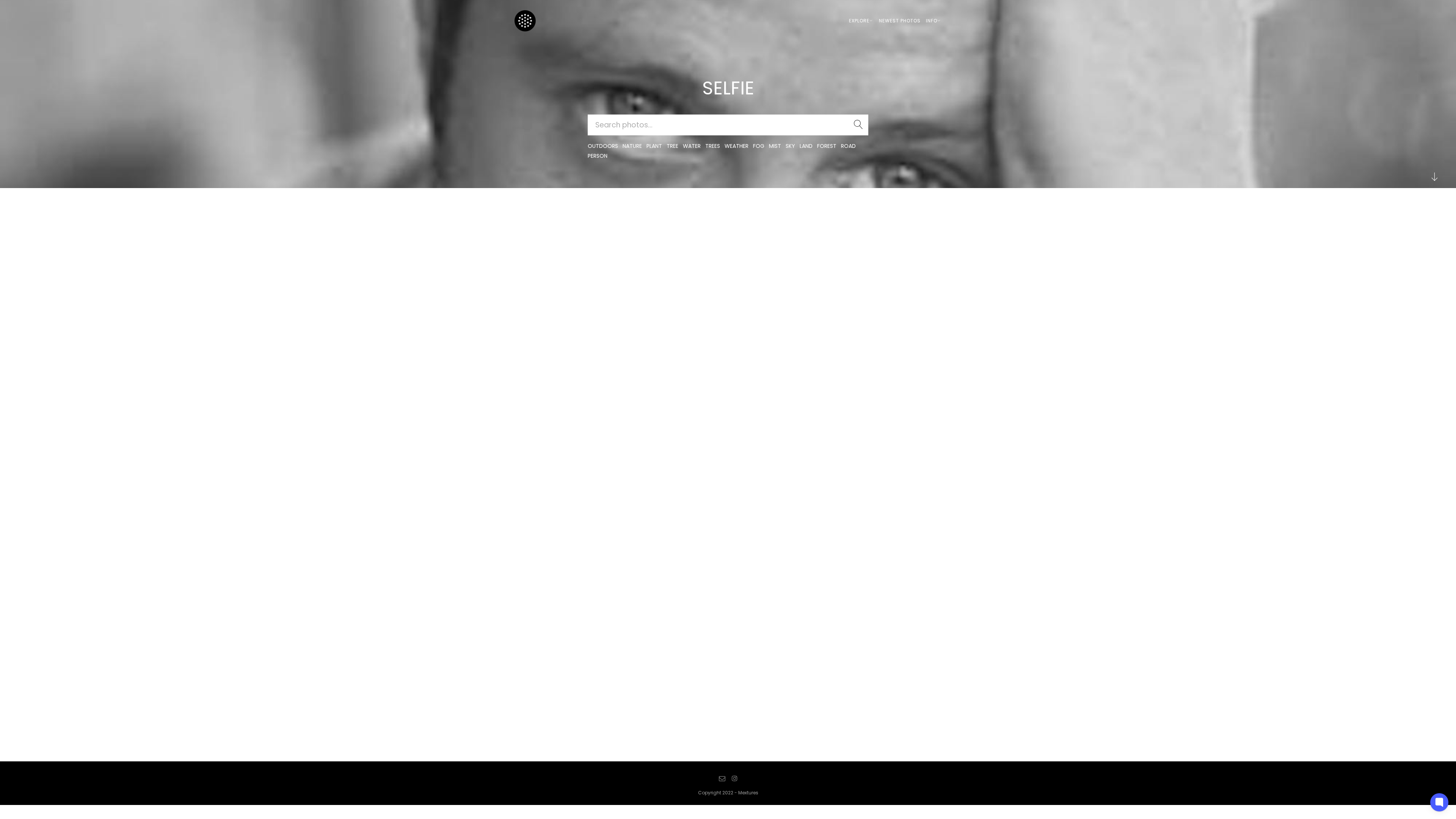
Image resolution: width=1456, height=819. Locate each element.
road (848, 146)
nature (632, 146)
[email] (722, 778)
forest (826, 146)
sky (790, 146)
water (692, 146)
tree (672, 146)
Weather (736, 146)
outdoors (603, 146)
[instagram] (734, 778)
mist (775, 146)
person (597, 156)
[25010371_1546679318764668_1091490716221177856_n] (536, 219)
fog (758, 146)
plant (654, 146)
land (806, 146)
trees (712, 146)
